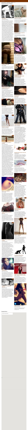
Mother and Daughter (6, 191)
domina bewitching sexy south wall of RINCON (20, 125)
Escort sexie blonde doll (6, 105)
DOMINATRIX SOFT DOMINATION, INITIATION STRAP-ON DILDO (19, 76)
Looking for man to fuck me (19, 32)
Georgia (12, 2)
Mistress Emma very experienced (18, 183)
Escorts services (4, 2)
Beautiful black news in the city (20, 152)
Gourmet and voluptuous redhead (6, 286)
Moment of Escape (5, 126)
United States (8, 2)
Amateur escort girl (5, 64)
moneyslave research (18, 165)
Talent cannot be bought (18, 305)
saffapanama (4, 270)
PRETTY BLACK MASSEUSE (19, 54)
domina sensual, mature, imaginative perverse (6, 88)
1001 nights (4, 18)
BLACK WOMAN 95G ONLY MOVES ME (19, 96)
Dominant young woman (18, 255)
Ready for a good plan (18, 17)
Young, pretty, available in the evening (7, 240)
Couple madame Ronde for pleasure (7, 213)
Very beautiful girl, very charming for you (18, 209)
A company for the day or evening (6, 143)
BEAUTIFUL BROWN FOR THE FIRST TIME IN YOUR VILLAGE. (20, 275)
